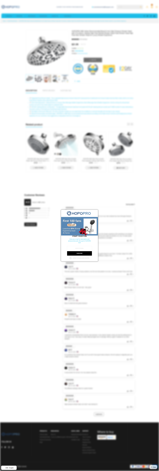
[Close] (96, 212)
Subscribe (79, 253)
